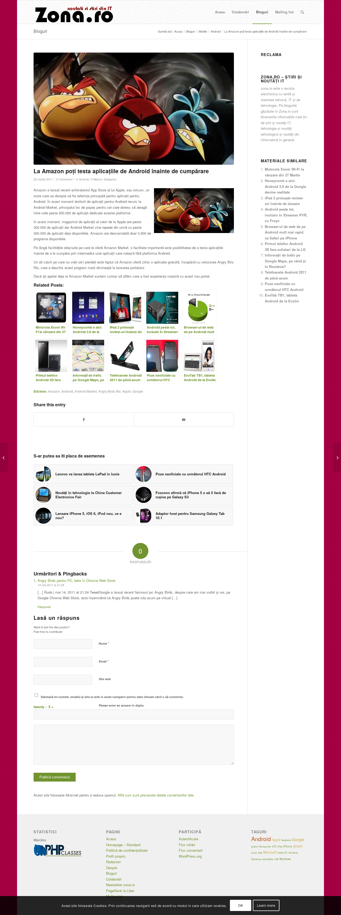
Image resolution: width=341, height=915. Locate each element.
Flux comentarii (190, 850)
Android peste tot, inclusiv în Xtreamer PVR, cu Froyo (286, 215)
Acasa (111, 838)
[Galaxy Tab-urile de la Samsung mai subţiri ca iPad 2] (337, 457)
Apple (126, 391)
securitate (267, 859)
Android (84, 179)
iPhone (287, 846)
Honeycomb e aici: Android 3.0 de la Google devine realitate (285, 186)
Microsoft (270, 852)
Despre (111, 867)
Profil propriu (115, 856)
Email (104, 661)
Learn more (266, 905)
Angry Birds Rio (109, 391)
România (293, 852)
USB (276, 859)
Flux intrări (187, 844)
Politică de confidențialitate (127, 850)
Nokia (280, 852)
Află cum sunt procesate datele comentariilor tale (155, 795)
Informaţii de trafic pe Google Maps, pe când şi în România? (285, 261)
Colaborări (113, 879)
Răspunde (44, 607)
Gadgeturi (110, 179)
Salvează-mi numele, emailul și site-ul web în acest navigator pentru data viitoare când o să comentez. (112, 697)
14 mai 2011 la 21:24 (51, 585)
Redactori (113, 861)
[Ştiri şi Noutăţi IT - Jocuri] (73, 12)
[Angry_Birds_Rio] (134, 109)
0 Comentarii (64, 179)
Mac (260, 852)
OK (240, 905)
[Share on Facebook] (84, 420)
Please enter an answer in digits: (121, 705)
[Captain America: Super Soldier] (4, 457)
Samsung (256, 859)
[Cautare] (302, 12)
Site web (105, 679)
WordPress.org (190, 856)
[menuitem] (220, 12)
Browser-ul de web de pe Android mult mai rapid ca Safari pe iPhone (285, 232)
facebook (286, 840)
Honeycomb (265, 846)
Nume (104, 643)
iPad (280, 846)
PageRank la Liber (120, 890)
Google (137, 391)
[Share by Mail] (184, 420)
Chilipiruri (96, 179)
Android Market (86, 391)
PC (285, 852)
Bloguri (40, 31)
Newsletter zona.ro (120, 884)
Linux (254, 852)
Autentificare (188, 838)
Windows (285, 859)
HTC (274, 846)
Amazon (54, 391)
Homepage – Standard (123, 844)
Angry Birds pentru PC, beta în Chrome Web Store (76, 580)
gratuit (254, 846)
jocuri (297, 846)
